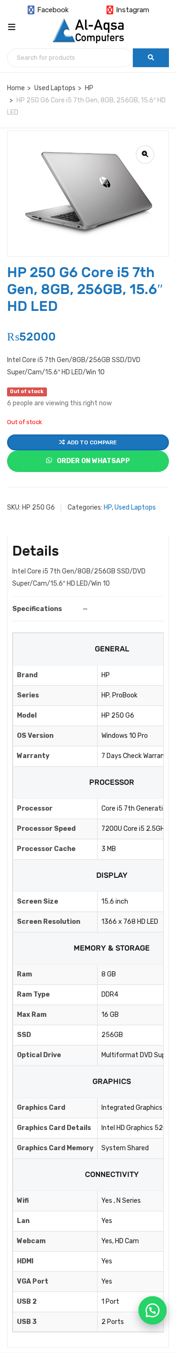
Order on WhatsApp (92, 461)
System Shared (125, 1148)
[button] (152, 1310)
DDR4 (109, 994)
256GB (112, 1035)
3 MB (108, 849)
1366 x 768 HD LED (129, 922)
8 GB (108, 974)
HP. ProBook (119, 695)
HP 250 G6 (117, 716)
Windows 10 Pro (124, 736)
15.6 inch (114, 901)
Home (16, 88)
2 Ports (112, 1322)
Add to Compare (92, 442)
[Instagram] (111, 10)
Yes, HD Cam (120, 1241)
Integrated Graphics (131, 1108)
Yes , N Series (121, 1201)
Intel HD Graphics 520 (134, 1128)
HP (89, 88)
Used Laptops (55, 88)
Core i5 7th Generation (135, 809)
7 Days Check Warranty (136, 756)
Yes (106, 1221)
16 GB (110, 1015)
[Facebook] (32, 10)
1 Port (110, 1302)
